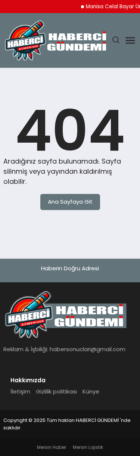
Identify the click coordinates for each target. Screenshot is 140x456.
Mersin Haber (51, 447)
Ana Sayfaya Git (70, 202)
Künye (91, 391)
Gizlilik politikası (56, 391)
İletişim (20, 391)
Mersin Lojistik (88, 447)
